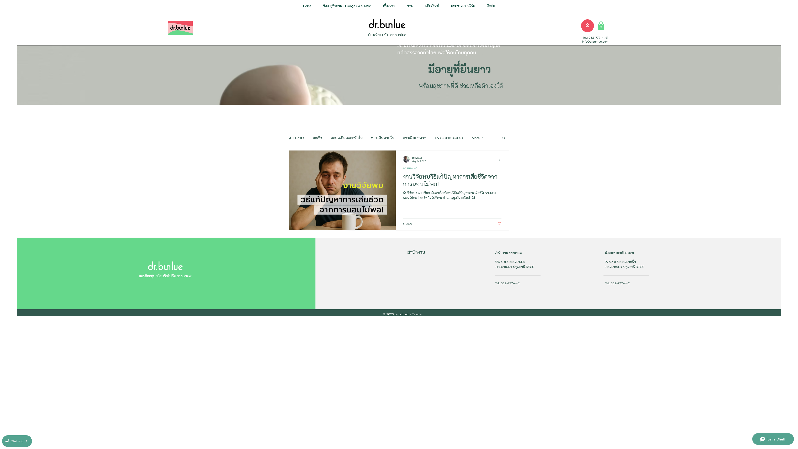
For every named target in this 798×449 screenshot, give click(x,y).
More (476, 138)
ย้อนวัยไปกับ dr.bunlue (387, 34)
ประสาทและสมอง (449, 138)
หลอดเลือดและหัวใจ (346, 138)
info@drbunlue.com (595, 41)
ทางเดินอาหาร (414, 138)
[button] (389, 6)
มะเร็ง (317, 138)
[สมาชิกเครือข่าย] (587, 25)
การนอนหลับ (411, 168)
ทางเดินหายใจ (382, 138)
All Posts (296, 138)
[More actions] (500, 159)
